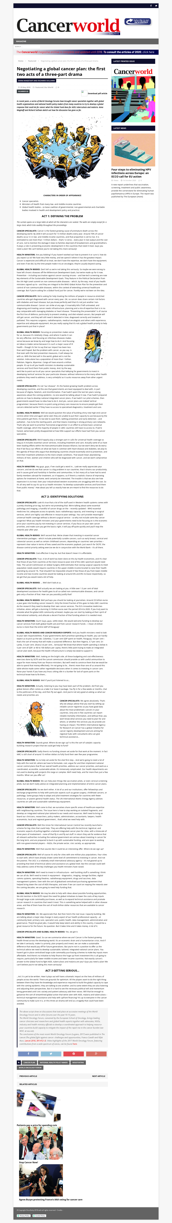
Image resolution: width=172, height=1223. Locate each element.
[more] (140, 196)
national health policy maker (54, 1062)
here (75, 1044)
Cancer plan (29, 1062)
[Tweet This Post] (51, 1054)
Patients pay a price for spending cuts (37, 1125)
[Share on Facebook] (28, 1054)
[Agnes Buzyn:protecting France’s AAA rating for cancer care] (41, 1195)
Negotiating (78, 1062)
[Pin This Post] (73, 1054)
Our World (48, 87)
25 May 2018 (25, 87)
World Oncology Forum (30, 1067)
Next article (98, 1076)
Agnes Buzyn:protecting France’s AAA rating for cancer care (50, 1199)
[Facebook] (151, 5)
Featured (39, 87)
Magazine (21, 41)
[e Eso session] (137, 26)
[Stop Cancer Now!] (41, 1158)
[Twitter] (156, 5)
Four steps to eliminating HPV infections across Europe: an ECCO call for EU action (131, 173)
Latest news (119, 128)
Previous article (28, 1076)
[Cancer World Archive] (68, 25)
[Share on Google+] (96, 1054)
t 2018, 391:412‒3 (35, 1040)
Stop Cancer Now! (28, 1162)
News (116, 180)
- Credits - (59, 1210)
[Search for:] (26, 46)
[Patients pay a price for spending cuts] (39, 1121)
